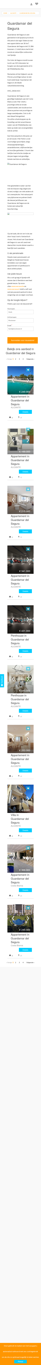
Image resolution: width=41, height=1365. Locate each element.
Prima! (20, 1361)
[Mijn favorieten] (37, 4)
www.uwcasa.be (17, 286)
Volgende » (30, 359)
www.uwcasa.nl (13, 289)
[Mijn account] (31, 4)
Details (25, 412)
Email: (9, 325)
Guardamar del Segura (27, 13)
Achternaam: (12, 317)
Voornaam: (11, 309)
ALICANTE (13, 13)
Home (5, 13)
